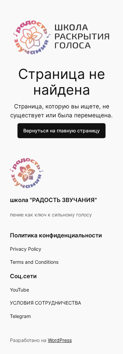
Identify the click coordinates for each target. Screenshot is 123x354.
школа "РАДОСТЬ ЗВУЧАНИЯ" (53, 200)
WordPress (60, 340)
